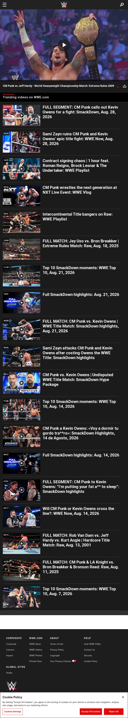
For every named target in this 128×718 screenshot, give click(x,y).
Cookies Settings (12, 711)
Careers (10, 649)
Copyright (55, 655)
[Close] (123, 697)
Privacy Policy (57, 649)
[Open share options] (124, 86)
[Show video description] (117, 86)
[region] (64, 705)
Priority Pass (35, 661)
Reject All (113, 711)
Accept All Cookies (90, 711)
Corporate (11, 644)
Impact (9, 655)
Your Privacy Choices (60, 661)
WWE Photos (35, 655)
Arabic (9, 672)
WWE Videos (35, 649)
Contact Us (89, 649)
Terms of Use (56, 644)
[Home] (64, 4)
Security (88, 655)
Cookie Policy (90, 661)
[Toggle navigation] (4, 5)
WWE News (35, 644)
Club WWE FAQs (92, 644)
